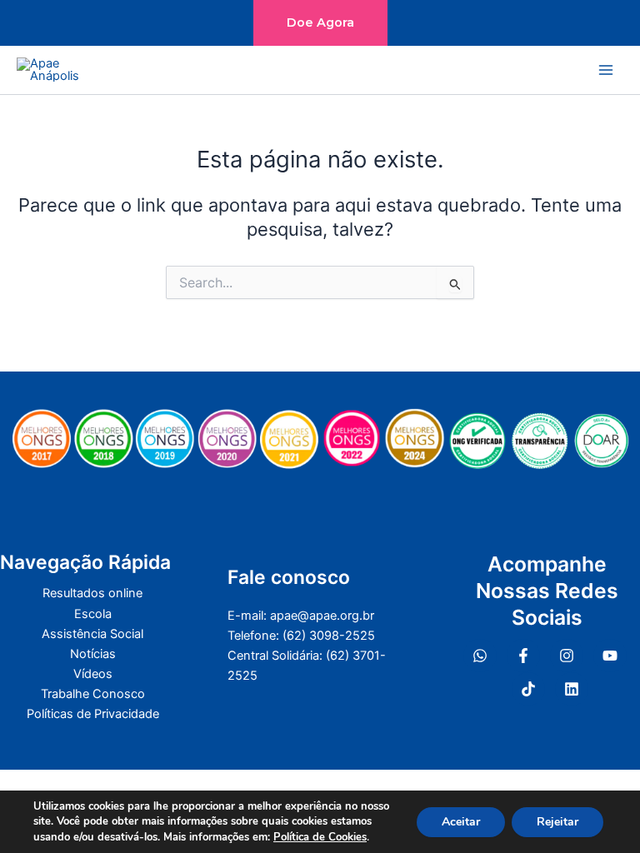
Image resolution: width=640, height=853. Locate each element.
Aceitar (461, 822)
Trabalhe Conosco (93, 693)
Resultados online (92, 593)
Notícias (93, 653)
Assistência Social (92, 633)
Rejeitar (557, 822)
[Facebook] (523, 655)
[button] (320, 23)
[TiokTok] (528, 689)
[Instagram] (566, 655)
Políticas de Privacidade (93, 713)
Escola (93, 613)
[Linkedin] (571, 689)
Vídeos (92, 673)
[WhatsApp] (480, 655)
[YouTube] (610, 655)
